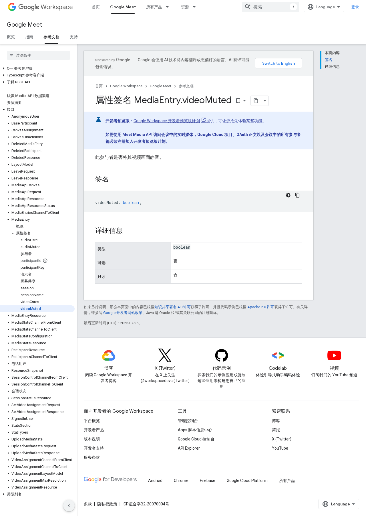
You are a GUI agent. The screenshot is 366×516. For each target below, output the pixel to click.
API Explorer (189, 448)
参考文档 (51, 36)
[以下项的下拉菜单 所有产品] (169, 7)
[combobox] (270, 7)
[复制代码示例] (297, 195)
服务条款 (92, 457)
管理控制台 (188, 420)
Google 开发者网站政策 (122, 313)
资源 (185, 6)
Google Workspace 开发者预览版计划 (167, 120)
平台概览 (92, 420)
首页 (96, 6)
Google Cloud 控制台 (196, 439)
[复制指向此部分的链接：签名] (114, 179)
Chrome (181, 480)
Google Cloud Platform (247, 480)
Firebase (207, 480)
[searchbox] (38, 55)
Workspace (57, 7)
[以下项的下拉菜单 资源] (196, 7)
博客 (276, 420)
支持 (74, 36)
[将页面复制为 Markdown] (256, 101)
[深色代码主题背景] (288, 195)
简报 (276, 430)
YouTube (280, 448)
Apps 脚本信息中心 (195, 430)
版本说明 (92, 439)
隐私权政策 (107, 504)
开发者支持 (94, 448)
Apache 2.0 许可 (260, 307)
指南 (29, 36)
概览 (11, 36)
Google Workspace (126, 86)
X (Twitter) (281, 439)
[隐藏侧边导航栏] (69, 505)
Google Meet (123, 6)
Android (155, 480)
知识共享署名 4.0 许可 (172, 307)
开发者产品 (94, 430)
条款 (88, 504)
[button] (37, 68)
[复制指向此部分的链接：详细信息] (128, 231)
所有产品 (154, 6)
